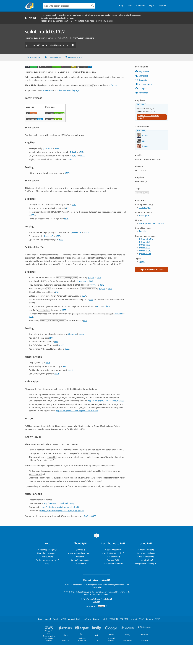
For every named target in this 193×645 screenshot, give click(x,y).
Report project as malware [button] (151, 269)
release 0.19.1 (60, 18)
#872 (102, 284)
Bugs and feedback (113, 549)
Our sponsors (80, 563)
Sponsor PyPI (113, 560)
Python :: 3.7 (144, 242)
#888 (56, 341)
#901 (31, 316)
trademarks (120, 592)
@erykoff (118, 313)
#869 (56, 373)
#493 (81, 334)
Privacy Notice (145, 560)
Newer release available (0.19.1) (148, 117)
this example (47, 90)
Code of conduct (144, 556)
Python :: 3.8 (144, 244)
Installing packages (46, 549)
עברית (141, 619)
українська (87, 619)
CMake (114, 85)
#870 (65, 366)
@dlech (73, 152)
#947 (71, 159)
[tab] (33, 57)
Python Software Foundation (95, 594)
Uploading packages (46, 553)
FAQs (47, 563)
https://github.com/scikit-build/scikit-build (60, 507)
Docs (130, 5)
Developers (144, 215)
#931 (68, 208)
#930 (66, 218)
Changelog (143, 75)
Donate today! (96, 587)
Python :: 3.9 (144, 247)
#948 (67, 173)
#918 (85, 320)
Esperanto (149, 619)
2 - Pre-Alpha (144, 207)
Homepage (143, 92)
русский (134, 619)
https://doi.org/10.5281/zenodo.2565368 (106, 400)
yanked (63, 15)
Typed (142, 261)
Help (121, 5)
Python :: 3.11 (145, 253)
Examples (143, 88)
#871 (110, 288)
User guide (46, 556)
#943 (74, 155)
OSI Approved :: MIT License (151, 223)
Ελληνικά (96, 619)
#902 (57, 292)
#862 (48, 362)
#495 (91, 281)
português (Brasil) (74, 619)
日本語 (63, 619)
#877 (64, 310)
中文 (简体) (113, 619)
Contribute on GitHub (111, 553)
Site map (96, 601)
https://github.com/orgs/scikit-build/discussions (62, 510)
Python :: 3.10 (145, 250)
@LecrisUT (47, 148)
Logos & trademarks (80, 560)
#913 (91, 299)
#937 (57, 148)
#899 (70, 370)
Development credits (112, 563)
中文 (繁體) (124, 619)
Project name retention (46, 560)
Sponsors (140, 5)
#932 (74, 204)
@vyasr (91, 277)
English (142, 231)
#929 (58, 236)
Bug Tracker (144, 71)
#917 (98, 306)
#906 (51, 337)
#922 (67, 348)
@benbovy (81, 281)
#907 (61, 345)
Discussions (144, 80)
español (48, 619)
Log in (152, 5)
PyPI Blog (79, 549)
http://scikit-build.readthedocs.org (59, 503)
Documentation (145, 84)
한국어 (157, 619)
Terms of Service (144, 549)
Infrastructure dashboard (79, 553)
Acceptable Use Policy (144, 563)
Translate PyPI (112, 556)
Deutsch (104, 619)
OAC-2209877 (90, 516)
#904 (84, 295)
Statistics (80, 556)
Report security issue (146, 553)
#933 (61, 239)
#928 (86, 232)
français (55, 619)
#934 (33, 215)
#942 (81, 152)
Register (162, 5)
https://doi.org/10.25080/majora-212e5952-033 (77, 410)
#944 (82, 155)
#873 (99, 277)
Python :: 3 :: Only (146, 239)
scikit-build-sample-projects (69, 90)
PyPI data (140, 104)
